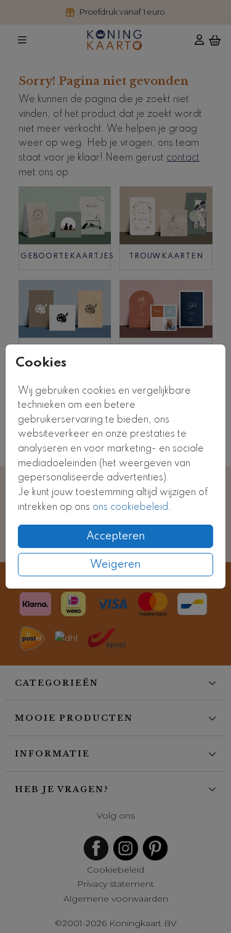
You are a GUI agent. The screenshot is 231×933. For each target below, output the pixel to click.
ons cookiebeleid (130, 507)
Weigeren (115, 564)
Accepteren (115, 536)
